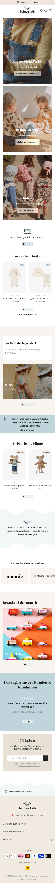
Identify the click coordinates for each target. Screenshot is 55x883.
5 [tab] (32, 404)
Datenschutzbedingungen (29, 766)
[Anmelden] (45, 10)
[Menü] (3, 10)
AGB (25, 876)
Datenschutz (34, 876)
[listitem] (27, 2)
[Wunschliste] (41, 10)
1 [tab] (23, 244)
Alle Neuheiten (25, 314)
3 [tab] (29, 244)
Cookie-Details (31, 879)
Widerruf (21, 879)
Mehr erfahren (27, 430)
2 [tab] (26, 244)
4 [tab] (31, 244)
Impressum (44, 876)
